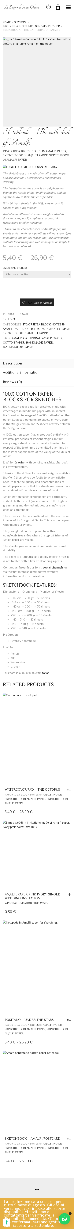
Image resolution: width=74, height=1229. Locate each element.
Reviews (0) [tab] (12, 382)
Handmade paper (39, 342)
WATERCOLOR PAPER (18, 347)
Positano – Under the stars (29, 1020)
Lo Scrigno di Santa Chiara (21, 7)
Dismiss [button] (70, 1213)
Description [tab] (12, 363)
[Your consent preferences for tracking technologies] (6, 1222)
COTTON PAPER (14, 342)
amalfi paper (52, 338)
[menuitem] (46, 672)
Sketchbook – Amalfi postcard (32, 1138)
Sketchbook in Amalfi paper (25, 155)
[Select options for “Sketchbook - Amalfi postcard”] (70, 1139)
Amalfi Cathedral (26, 338)
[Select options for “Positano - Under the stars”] (70, 1020)
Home (7, 22)
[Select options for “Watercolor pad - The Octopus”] (70, 790)
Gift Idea (20, 22)
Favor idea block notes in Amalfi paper (31, 26)
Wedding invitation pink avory (26, 903)
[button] (70, 895)
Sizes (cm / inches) (15, 268)
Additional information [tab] (21, 372)
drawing (20, 462)
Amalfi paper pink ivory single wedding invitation (32, 896)
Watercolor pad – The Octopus (32, 789)
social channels (53, 567)
